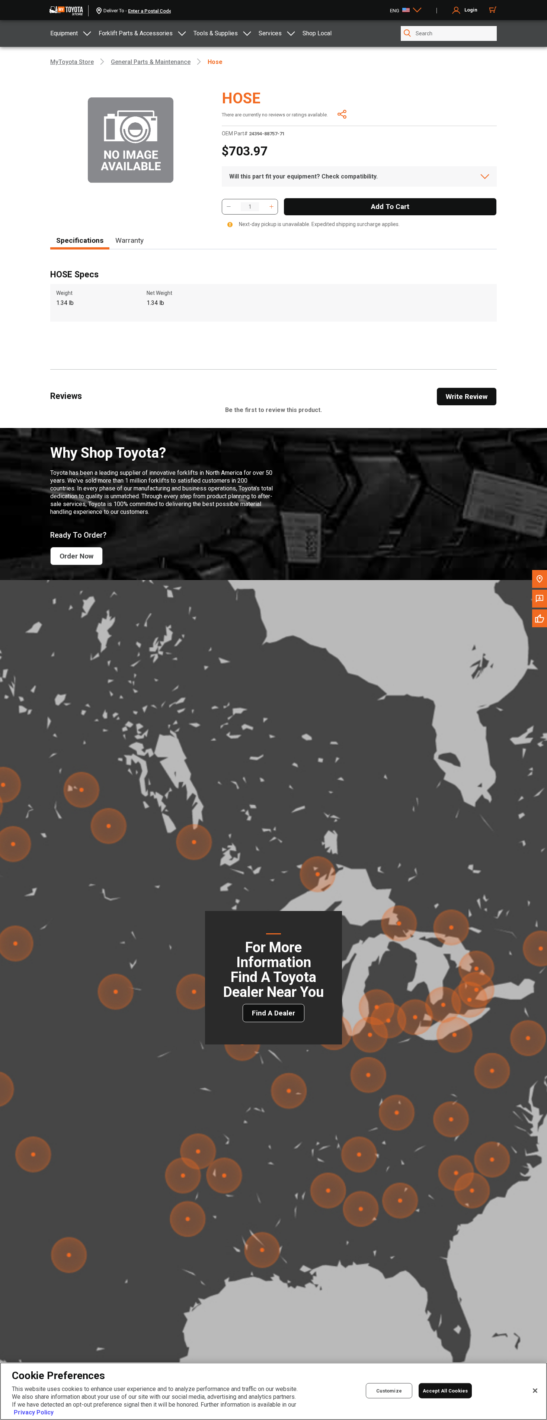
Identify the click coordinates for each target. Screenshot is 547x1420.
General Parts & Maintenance (151, 61)
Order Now (76, 556)
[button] (228, 207)
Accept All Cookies (445, 1390)
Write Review (466, 396)
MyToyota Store (72, 61)
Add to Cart (390, 206)
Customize (389, 1390)
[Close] (535, 1390)
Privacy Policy (34, 1412)
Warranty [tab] (129, 240)
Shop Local (317, 33)
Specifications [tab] (79, 240)
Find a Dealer (273, 1013)
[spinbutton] (250, 206)
